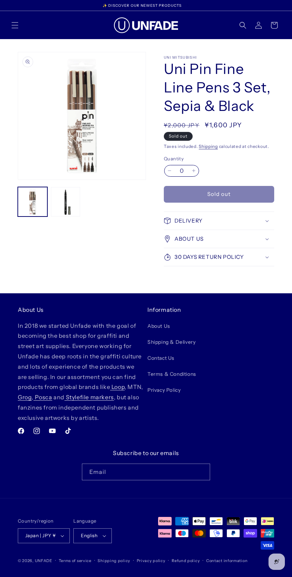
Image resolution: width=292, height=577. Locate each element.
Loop (117, 386)
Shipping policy (114, 560)
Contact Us (160, 358)
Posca (42, 397)
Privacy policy (151, 560)
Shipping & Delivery (171, 342)
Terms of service (75, 560)
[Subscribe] (202, 472)
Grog (25, 397)
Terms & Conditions (171, 374)
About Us (158, 326)
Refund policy (186, 560)
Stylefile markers (89, 397)
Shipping (208, 146)
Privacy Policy (164, 390)
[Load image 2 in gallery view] (65, 202)
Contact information (226, 560)
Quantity (174, 158)
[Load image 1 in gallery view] (32, 202)
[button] (15, 25)
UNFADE (43, 560)
